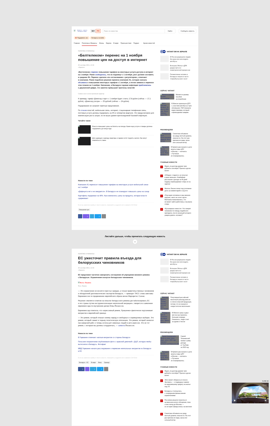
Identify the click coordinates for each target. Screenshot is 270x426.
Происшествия (126, 43)
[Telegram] (92, 216)
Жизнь (101, 43)
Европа (108, 43)
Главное (77, 43)
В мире (115, 43)
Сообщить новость (187, 31)
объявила (82, 83)
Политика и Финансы (89, 43)
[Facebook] (80, 216)
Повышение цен (84, 209)
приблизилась (145, 85)
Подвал (136, 43)
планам (84, 110)
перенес (94, 72)
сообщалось (100, 75)
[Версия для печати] (104, 216)
